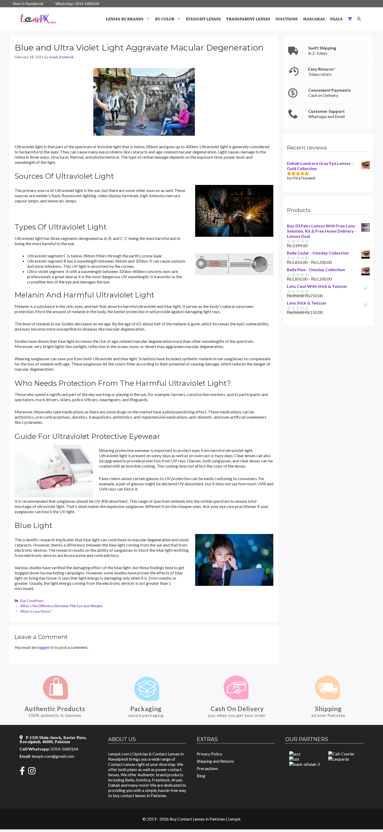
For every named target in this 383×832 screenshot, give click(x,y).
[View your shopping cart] (350, 19)
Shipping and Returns (215, 761)
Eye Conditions (32, 601)
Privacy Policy (209, 753)
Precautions (207, 768)
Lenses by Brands (125, 19)
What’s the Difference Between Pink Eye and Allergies (61, 606)
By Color (164, 19)
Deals (336, 19)
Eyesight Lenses (203, 19)
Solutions (286, 19)
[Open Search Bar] (359, 19)
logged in (45, 647)
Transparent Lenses (248, 19)
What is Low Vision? (35, 611)
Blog (201, 775)
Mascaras (314, 19)
